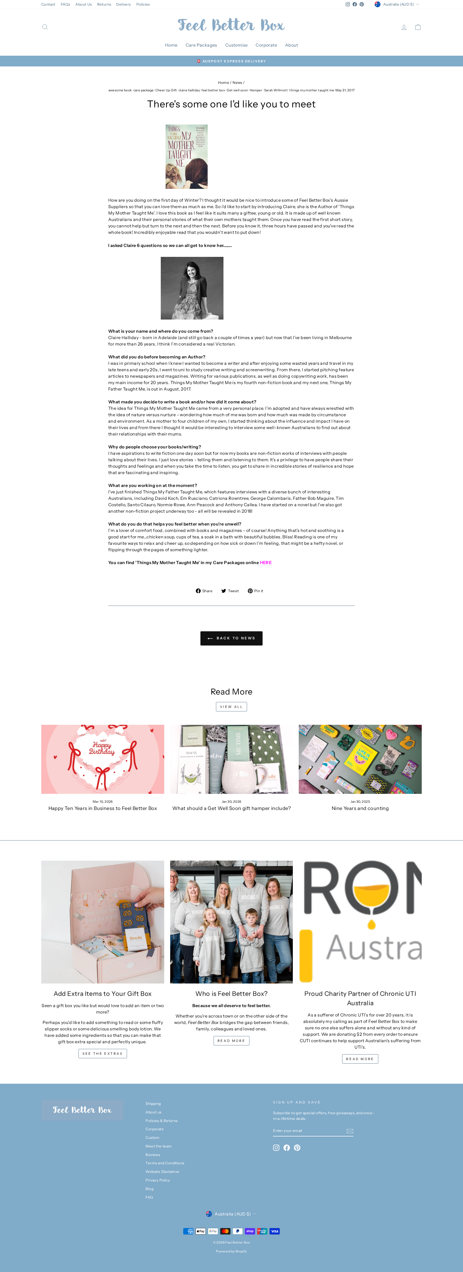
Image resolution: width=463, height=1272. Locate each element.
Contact (48, 4)
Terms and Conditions (164, 1163)
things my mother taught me (311, 90)
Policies (143, 4)
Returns (104, 4)
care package (143, 90)
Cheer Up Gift (166, 90)
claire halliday (189, 90)
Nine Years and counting (360, 808)
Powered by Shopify (231, 1251)
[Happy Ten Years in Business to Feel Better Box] (102, 759)
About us (153, 1112)
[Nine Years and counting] (360, 759)
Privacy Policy (157, 1180)
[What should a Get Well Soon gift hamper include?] (231, 759)
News (237, 82)
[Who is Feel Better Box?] (231, 922)
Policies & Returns (161, 1121)
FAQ (149, 1197)
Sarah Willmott (276, 90)
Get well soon (237, 90)
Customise (236, 45)
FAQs (65, 4)
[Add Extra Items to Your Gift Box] (102, 922)
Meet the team (158, 1146)
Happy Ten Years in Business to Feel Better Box (102, 808)
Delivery (123, 4)
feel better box (213, 90)
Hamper (256, 90)
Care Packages (201, 45)
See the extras (103, 1054)
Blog (149, 1189)
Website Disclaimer (162, 1171)
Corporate (266, 45)
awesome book (120, 90)
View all (231, 707)
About (291, 45)
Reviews (152, 1155)
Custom (152, 1137)
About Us (83, 4)
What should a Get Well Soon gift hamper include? (231, 808)
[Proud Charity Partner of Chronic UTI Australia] (360, 922)
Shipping (153, 1103)
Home (171, 45)
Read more (231, 1041)
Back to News (235, 638)
